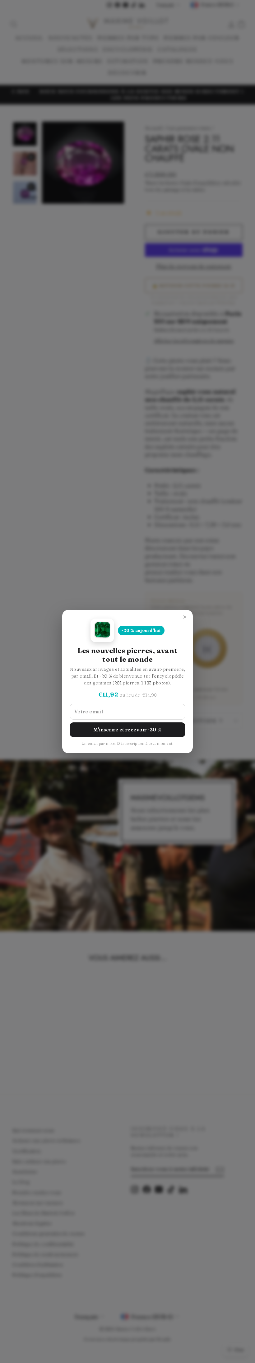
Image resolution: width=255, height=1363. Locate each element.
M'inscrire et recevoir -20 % (128, 730)
